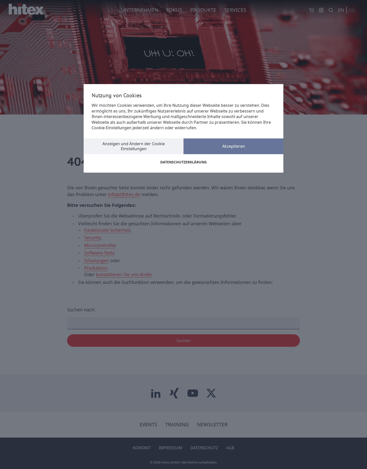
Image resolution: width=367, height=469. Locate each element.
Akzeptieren (233, 146)
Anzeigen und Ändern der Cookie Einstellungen (133, 146)
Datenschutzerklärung (183, 162)
